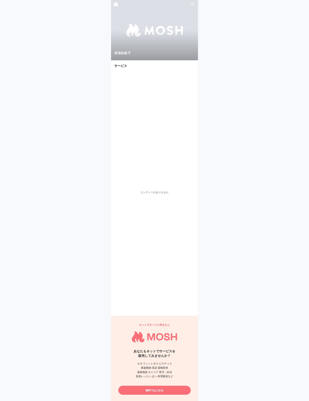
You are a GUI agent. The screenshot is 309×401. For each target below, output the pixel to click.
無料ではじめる (154, 390)
